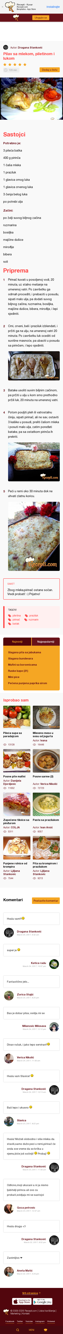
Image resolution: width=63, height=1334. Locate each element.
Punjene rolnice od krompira (16, 858)
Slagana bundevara (20, 658)
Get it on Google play (42, 1301)
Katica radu (38, 962)
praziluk (33, 615)
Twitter (20, 1321)
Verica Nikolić (25, 1057)
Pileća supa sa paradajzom (16, 726)
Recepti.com (6, 1312)
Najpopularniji (45, 641)
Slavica (21, 1120)
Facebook (9, 1321)
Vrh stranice (30, 1293)
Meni (31, 1330)
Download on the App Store (22, 1301)
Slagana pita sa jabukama (24, 652)
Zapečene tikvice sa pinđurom (16, 813)
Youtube (29, 1321)
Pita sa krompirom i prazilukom (46, 858)
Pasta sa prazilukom (46, 813)
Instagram (40, 1321)
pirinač (16, 619)
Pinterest (51, 1321)
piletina (17, 615)
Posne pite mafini (16, 769)
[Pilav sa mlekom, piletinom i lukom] (34, 365)
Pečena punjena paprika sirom (27, 683)
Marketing (15, 1313)
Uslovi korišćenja (47, 1310)
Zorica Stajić (25, 994)
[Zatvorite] (2, 7)
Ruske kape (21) (18, 670)
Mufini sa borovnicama (22, 664)
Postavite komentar (46, 900)
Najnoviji (17, 641)
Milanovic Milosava (34, 1025)
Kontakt (26, 1313)
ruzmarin (33, 619)
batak (16, 623)
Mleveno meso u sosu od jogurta (46, 726)
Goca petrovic (26, 1207)
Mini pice (13, 676)
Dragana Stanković (30, 47)
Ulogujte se (41, 17)
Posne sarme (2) (46, 769)
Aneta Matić (25, 1270)
